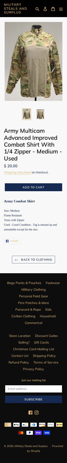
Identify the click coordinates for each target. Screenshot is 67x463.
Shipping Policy (44, 356)
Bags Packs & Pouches (24, 283)
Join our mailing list (33, 380)
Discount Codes (46, 336)
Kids (48, 309)
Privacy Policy (33, 369)
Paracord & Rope (28, 309)
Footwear (53, 283)
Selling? (23, 342)
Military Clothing (33, 289)
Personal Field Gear (33, 296)
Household (48, 316)
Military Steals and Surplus (15, 8)
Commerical (33, 323)
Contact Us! (19, 356)
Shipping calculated (17, 172)
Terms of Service (45, 362)
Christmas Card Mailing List (33, 349)
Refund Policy (19, 362)
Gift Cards (41, 342)
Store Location (20, 336)
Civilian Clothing (23, 316)
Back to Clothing (36, 259)
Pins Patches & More (33, 303)
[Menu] (61, 8)
